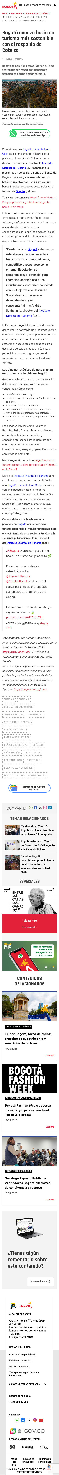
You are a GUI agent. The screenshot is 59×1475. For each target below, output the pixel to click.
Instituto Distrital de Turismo (31, 475)
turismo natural (14, 714)
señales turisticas (16, 745)
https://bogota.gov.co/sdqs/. (30, 689)
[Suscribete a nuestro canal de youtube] (41, 1420)
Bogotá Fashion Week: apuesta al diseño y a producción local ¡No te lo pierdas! (28, 1110)
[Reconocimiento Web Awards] (44, 1446)
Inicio (5, 13)
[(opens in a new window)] (45, 808)
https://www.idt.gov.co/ (16, 651)
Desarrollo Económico (37, 13)
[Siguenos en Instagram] (35, 1420)
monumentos (33, 752)
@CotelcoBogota (17, 581)
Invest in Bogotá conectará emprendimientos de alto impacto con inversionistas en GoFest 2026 (37, 864)
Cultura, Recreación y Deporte (22, 1098)
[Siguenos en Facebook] (17, 1420)
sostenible (33, 760)
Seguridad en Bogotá (17, 722)
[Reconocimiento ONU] (12, 1446)
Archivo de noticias (19, 1366)
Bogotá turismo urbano (18, 707)
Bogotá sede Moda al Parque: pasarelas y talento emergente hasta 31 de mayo (29, 202)
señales (38, 745)
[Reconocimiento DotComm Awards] (27, 1446)
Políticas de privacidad (28, 1460)
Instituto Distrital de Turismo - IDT (25, 775)
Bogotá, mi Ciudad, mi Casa (24, 485)
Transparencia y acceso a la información (24, 1374)
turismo (24, 699)
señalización (12, 752)
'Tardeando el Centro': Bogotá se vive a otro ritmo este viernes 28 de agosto (37, 830)
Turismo (9, 699)
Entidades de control (20, 1360)
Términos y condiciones (44, 1460)
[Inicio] (10, 5)
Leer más (50, 1055)
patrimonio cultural (16, 737)
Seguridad (36, 714)
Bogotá (20, 191)
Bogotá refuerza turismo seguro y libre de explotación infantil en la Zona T (29, 464)
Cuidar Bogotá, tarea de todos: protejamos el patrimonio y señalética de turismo (28, 1038)
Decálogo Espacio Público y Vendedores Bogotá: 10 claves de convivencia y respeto (27, 1182)
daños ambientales (16, 729)
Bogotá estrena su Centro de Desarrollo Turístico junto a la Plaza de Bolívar (38, 845)
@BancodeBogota (18, 576)
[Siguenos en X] (29, 1420)
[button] (30, 808)
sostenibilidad (13, 760)
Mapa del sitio (14, 1461)
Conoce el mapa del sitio (22, 1354)
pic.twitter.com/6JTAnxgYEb (24, 617)
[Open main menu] (20, 5)
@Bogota (13, 550)
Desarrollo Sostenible (18, 767)
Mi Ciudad (16, 13)
